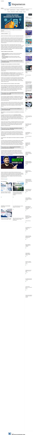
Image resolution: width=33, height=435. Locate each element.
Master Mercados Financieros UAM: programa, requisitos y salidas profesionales (18, 219)
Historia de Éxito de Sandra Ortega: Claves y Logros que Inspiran (28, 71)
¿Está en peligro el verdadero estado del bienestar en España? (27, 254)
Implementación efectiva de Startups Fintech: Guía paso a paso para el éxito (28, 54)
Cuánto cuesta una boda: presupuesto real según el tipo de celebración (28, 237)
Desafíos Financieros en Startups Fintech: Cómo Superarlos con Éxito (28, 36)
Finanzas (9, 11)
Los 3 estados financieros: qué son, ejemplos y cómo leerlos (18, 206)
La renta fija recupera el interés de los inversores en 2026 (28, 108)
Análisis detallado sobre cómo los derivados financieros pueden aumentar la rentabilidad (28, 207)
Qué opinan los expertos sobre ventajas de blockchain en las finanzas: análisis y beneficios (28, 162)
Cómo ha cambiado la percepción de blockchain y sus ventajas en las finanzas (28, 199)
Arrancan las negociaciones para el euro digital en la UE (28, 116)
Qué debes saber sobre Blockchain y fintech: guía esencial (28, 171)
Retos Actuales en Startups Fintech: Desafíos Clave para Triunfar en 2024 (28, 45)
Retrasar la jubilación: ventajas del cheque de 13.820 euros (28, 245)
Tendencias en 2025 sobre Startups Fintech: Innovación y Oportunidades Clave (28, 62)
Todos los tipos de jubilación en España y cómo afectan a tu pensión (28, 296)
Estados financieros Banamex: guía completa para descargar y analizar (6, 219)
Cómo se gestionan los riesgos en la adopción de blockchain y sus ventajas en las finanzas (28, 153)
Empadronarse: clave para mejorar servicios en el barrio (28, 271)
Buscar (30, 14)
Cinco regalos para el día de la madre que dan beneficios (28, 279)
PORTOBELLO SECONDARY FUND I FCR (5, 206)
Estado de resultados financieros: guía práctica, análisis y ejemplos (6, 192)
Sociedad (17, 11)
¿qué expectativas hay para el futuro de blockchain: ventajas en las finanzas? (28, 190)
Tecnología (20, 11)
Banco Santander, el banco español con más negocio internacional (28, 124)
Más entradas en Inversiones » (20, 181)
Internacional (13, 11)
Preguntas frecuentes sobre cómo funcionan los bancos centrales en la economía (28, 82)
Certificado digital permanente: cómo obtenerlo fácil (28, 287)
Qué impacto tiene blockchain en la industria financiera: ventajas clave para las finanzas (28, 216)
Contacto (24, 11)
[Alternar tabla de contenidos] (9, 33)
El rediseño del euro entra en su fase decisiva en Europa (28, 100)
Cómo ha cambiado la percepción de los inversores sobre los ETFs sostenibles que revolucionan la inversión (18, 193)
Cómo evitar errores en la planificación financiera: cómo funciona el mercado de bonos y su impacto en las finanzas (28, 180)
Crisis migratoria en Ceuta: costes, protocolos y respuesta (28, 228)
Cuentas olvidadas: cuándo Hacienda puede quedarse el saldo (28, 91)
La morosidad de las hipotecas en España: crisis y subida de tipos (28, 133)
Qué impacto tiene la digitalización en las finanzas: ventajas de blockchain (27, 144)
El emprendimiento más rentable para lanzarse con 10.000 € (28, 28)
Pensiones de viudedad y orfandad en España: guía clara (28, 262)
